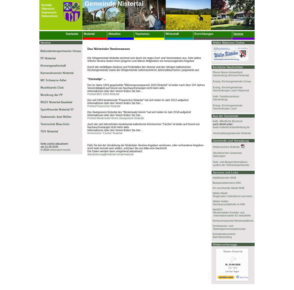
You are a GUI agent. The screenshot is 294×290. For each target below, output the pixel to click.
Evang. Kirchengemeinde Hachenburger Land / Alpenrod (230, 89)
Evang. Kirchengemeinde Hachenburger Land (227, 107)
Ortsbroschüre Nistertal (227, 147)
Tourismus (142, 33)
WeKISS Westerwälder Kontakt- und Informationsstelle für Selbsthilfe (231, 212)
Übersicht (48, 8)
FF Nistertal (48, 58)
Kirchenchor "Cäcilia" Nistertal (104, 133)
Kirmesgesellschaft (53, 65)
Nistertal (89, 33)
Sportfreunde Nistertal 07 (57, 109)
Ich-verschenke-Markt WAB (228, 188)
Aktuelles (114, 33)
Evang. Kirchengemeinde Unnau (231, 81)
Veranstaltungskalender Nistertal (231, 133)
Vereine (238, 33)
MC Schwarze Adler (53, 80)
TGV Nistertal (49, 131)
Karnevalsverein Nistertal (57, 73)
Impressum (49, 12)
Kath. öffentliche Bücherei (228, 121)
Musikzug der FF (51, 95)
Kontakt (47, 5)
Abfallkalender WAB (224, 177)
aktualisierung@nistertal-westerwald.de (110, 154)
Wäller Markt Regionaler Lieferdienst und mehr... (233, 195)
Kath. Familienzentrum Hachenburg (225, 98)
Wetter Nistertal (232, 251)
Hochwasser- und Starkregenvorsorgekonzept (228, 227)
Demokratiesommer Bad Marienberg (224, 236)
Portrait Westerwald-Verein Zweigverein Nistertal (115, 118)
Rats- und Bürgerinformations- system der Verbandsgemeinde (230, 164)
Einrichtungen (203, 33)
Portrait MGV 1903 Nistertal (103, 94)
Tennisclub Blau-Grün (55, 124)
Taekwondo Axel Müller (55, 116)
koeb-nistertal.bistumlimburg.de (231, 127)
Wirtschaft (172, 33)
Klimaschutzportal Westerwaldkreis (233, 220)
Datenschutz (50, 16)
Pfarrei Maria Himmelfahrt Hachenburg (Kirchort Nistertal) (230, 74)
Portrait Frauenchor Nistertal (103, 106)
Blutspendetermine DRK (227, 182)
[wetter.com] (226, 278)
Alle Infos (243, 277)
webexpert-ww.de (60, 149)
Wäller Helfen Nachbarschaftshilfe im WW (228, 203)
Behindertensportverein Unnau (60, 51)
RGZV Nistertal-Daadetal (56, 102)
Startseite (72, 33)
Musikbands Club (52, 87)
